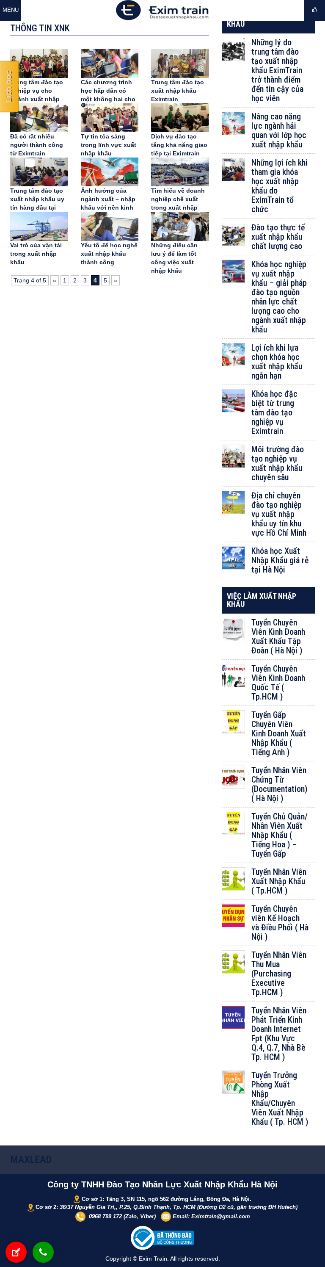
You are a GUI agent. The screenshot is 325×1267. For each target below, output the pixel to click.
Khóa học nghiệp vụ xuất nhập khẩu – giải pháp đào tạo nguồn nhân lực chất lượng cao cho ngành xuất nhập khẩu (279, 297)
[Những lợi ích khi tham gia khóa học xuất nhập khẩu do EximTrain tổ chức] (233, 169)
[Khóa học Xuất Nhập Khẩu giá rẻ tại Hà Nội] (233, 558)
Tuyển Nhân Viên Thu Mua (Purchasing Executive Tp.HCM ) (278, 973)
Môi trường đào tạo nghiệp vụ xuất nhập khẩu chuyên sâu (277, 463)
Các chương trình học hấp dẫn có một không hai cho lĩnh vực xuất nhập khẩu (108, 99)
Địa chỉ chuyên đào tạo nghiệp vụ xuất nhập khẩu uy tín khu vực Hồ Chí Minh (278, 514)
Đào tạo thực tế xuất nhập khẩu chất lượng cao (278, 236)
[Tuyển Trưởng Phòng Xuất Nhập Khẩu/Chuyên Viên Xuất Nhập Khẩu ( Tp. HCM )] (233, 1082)
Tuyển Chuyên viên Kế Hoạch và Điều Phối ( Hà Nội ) (279, 923)
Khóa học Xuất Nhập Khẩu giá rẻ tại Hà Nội (279, 560)
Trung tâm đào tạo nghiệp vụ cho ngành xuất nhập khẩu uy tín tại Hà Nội (36, 99)
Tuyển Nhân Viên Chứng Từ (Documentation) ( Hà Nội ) (279, 784)
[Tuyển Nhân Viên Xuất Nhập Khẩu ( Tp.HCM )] (233, 879)
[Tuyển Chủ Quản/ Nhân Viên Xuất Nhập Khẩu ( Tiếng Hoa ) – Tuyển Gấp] (233, 823)
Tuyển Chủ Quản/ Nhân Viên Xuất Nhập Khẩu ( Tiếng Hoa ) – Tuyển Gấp (279, 835)
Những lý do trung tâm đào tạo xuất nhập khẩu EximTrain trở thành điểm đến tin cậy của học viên (277, 70)
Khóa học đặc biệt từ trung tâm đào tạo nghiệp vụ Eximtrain (274, 412)
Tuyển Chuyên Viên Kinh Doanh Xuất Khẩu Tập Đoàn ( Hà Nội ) (278, 636)
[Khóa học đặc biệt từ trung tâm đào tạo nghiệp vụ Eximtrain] (233, 401)
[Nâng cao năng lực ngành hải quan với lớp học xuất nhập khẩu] (233, 123)
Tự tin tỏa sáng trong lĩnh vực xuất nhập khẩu (108, 145)
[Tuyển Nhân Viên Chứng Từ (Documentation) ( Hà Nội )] (233, 777)
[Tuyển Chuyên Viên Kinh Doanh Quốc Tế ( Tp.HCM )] (233, 675)
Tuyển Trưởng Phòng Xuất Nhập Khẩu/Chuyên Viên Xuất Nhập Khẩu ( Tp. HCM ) (279, 1098)
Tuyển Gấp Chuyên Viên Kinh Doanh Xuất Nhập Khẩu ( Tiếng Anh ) (278, 733)
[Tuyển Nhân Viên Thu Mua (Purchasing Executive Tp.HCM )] (233, 962)
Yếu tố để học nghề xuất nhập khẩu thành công (109, 254)
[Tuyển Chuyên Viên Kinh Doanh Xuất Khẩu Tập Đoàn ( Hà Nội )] (233, 629)
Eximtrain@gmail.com (220, 1216)
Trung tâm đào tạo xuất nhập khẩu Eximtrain (177, 90)
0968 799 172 (105, 1216)
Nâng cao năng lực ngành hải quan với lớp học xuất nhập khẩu (278, 130)
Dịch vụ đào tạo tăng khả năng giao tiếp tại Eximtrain (179, 145)
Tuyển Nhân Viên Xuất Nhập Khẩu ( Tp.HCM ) (278, 881)
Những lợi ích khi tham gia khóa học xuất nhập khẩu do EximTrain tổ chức (279, 186)
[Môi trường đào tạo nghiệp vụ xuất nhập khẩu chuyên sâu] (233, 456)
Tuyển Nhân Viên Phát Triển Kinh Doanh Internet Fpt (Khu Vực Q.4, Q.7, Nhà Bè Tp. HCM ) (278, 1033)
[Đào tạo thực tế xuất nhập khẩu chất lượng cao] (233, 234)
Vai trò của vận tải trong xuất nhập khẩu (36, 254)
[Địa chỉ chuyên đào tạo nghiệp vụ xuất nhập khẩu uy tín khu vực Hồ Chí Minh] (233, 502)
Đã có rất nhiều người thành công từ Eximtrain (36, 145)
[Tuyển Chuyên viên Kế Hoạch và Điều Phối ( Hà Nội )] (233, 916)
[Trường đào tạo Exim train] (162, 9)
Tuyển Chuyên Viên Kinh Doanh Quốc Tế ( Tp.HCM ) (278, 683)
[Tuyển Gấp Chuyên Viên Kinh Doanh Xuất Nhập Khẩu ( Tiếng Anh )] (233, 722)
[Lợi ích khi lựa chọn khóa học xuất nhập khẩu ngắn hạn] (233, 354)
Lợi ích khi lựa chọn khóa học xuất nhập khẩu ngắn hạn (276, 362)
